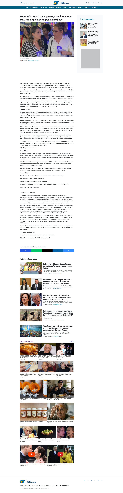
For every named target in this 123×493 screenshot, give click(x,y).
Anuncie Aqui (87, 7)
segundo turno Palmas (40, 246)
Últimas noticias (34, 7)
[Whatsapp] (36, 250)
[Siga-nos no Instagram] (89, 3)
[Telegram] (68, 250)
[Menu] (21, 3)
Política (65, 7)
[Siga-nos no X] (94, 3)
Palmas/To (32, 246)
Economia (58, 7)
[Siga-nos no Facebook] (86, 3)
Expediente (95, 7)
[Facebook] (25, 250)
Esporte (80, 7)
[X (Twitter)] (47, 250)
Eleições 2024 (26, 246)
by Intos (47, 488)
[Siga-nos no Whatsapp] (98, 3)
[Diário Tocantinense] (61, 3)
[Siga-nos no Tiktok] (91, 3)
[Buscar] (101, 3)
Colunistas (52, 7)
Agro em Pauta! (43, 7)
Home (26, 7)
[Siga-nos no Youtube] (96, 3)
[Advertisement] (47, 73)
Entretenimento (73, 7)
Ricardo (25, 60)
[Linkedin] (58, 250)
